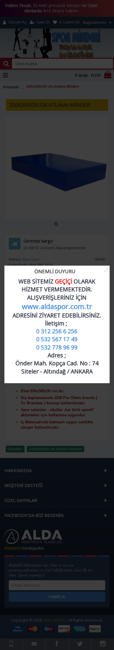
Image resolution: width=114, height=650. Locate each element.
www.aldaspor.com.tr (57, 306)
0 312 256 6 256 (56, 331)
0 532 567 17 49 (56, 339)
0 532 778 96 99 (56, 347)
